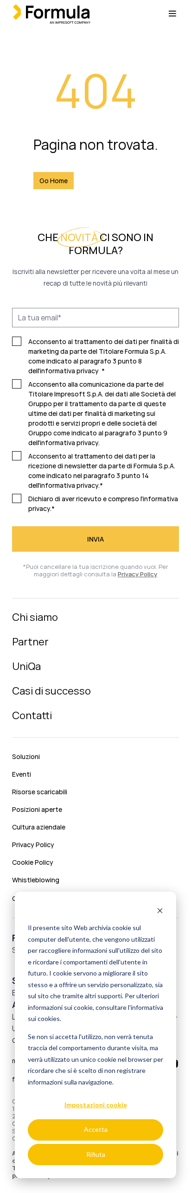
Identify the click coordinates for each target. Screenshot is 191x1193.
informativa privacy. (70, 442)
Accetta (96, 1129)
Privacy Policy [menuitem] (33, 844)
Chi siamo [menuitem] (35, 617)
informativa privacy (69, 370)
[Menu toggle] (172, 14)
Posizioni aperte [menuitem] (37, 809)
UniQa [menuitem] (26, 666)
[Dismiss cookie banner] (160, 910)
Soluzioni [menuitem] (26, 756)
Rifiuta (95, 1154)
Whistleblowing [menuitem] (35, 879)
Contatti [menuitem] (32, 715)
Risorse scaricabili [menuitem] (39, 791)
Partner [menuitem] (30, 642)
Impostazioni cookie (95, 1105)
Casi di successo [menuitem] (51, 691)
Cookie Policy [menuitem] (32, 862)
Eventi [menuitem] (21, 774)
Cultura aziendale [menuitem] (38, 827)
